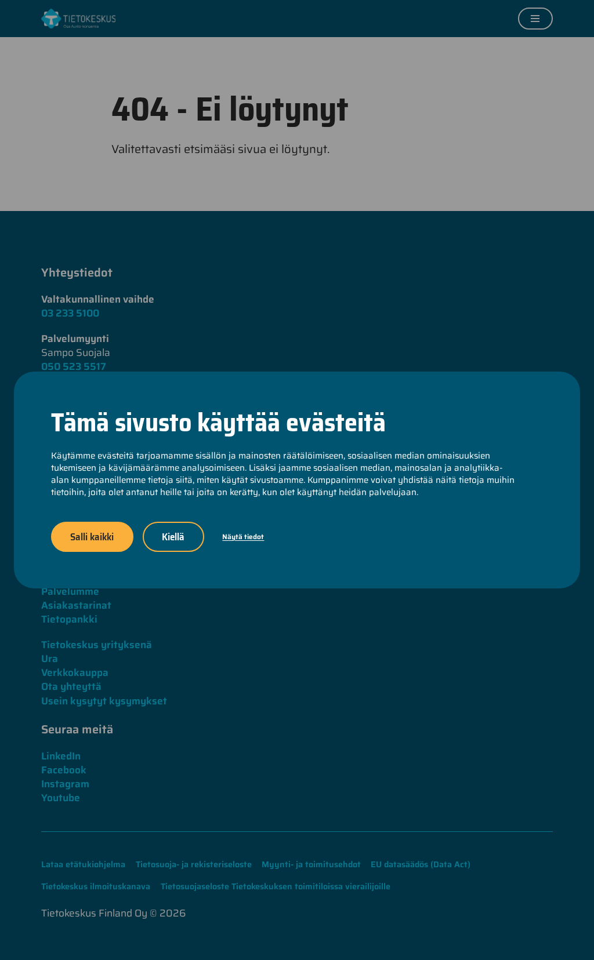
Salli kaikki (92, 536)
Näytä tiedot (243, 536)
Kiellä (173, 536)
